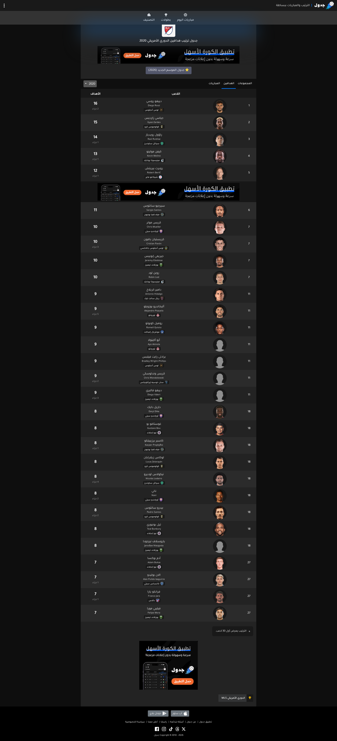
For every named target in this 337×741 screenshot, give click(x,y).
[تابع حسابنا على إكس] (183, 729)
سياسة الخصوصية (135, 722)
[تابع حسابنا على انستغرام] (163, 729)
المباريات (214, 83)
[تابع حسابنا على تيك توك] (170, 729)
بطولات (166, 20)
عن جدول (191, 722)
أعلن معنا (153, 722)
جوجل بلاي (156, 713)
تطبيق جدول (205, 722)
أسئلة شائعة (177, 722)
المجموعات (245, 83)
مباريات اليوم (185, 20)
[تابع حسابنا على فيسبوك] (156, 729)
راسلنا (164, 722)
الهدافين (228, 83)
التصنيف (149, 20)
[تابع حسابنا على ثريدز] (177, 729)
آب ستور (178, 713)
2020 (91, 83)
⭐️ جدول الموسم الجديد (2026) (168, 70)
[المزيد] (4, 5)
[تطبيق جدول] (168, 55)
